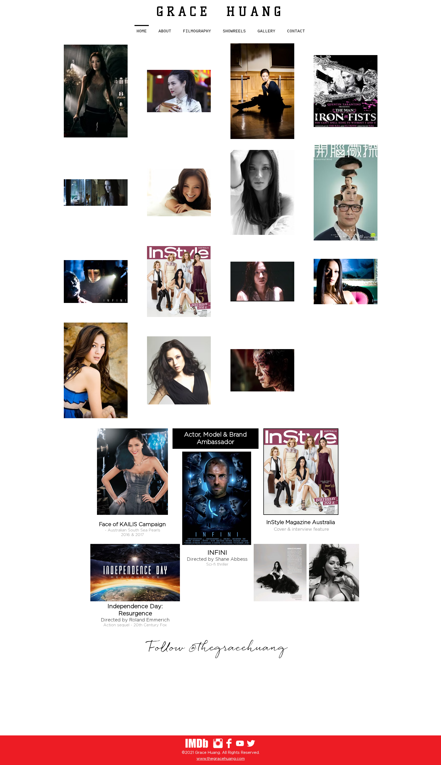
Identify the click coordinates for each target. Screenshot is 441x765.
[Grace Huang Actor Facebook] (229, 743)
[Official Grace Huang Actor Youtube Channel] (240, 743)
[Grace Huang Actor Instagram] (218, 743)
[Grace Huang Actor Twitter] (251, 743)
